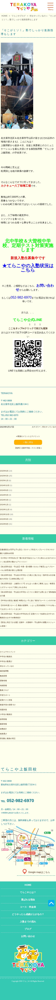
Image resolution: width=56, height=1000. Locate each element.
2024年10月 (4, 485)
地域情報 (3, 686)
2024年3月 (4, 500)
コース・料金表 (28, 907)
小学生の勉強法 (6, 714)
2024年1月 (4, 505)
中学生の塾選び (6, 661)
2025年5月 (4, 476)
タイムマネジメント (8, 652)
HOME (4, 16)
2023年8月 (4, 524)
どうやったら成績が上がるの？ (28, 914)
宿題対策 (3, 710)
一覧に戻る (28, 442)
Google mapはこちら (39, 872)
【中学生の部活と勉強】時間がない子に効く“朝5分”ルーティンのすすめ (28, 601)
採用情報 (3, 719)
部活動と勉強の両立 (8, 738)
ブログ (28, 929)
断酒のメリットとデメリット (29, 436)
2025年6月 (4, 471)
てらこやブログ (18, 16)
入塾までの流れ (28, 921)
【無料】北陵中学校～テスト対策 (27, 448)
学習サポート (5, 695)
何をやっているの (38, 16)
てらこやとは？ (28, 892)
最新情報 (3, 724)
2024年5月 (4, 495)
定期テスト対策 (6, 700)
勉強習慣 (3, 676)
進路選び (3, 734)
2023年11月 (4, 510)
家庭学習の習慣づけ (8, 705)
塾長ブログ (4, 690)
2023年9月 (4, 519)
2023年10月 (4, 514)
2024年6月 (4, 490)
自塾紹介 (3, 729)
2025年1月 (4, 481)
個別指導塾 (4, 671)
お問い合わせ (28, 936)
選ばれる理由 (28, 899)
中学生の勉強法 (6, 657)
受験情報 (3, 681)
